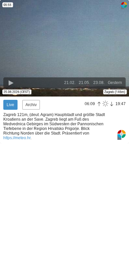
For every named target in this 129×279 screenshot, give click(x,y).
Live (10, 104)
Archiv (31, 104)
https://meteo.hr (16, 138)
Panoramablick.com (121, 135)
